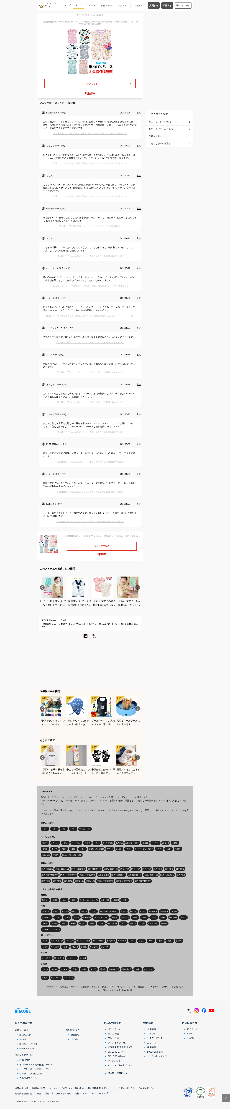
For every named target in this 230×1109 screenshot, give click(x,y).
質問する (153, 5)
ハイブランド (112, 923)
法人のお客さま (112, 1023)
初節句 (56, 855)
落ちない (124, 911)
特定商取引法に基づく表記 (28, 1093)
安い (123, 923)
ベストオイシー (118, 987)
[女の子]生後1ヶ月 (118, 875)
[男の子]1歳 (124, 869)
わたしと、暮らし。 (100, 987)
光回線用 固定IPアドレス (120, 1047)
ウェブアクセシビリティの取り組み (66, 1088)
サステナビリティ (156, 1038)
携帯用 (114, 917)
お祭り (87, 843)
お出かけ (45, 843)
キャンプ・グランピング (143, 849)
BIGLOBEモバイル (28, 1043)
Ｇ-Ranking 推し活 (124, 990)
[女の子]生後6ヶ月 (151, 875)
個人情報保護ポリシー (98, 1088)
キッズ (78, 5)
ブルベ (101, 923)
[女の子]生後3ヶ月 (135, 875)
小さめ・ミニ (46, 917)
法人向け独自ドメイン (119, 1073)
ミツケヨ (165, 987)
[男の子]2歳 (135, 869)
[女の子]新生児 (103, 875)
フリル (141, 941)
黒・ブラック (59, 958)
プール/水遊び (108, 843)
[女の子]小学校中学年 (124, 881)
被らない (133, 911)
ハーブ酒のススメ (105, 990)
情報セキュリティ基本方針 (58, 1093)
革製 (160, 941)
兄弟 (75, 969)
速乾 (73, 900)
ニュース (151, 1042)
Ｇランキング (51, 987)
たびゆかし (176, 987)
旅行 (65, 843)
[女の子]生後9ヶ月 (167, 875)
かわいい (179, 941)
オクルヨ (74, 987)
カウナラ (154, 987)
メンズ (67, 5)
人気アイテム (122, 6)
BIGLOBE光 (25, 1034)
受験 (175, 843)
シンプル (45, 947)
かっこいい (94, 947)
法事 (168, 849)
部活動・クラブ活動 (96, 849)
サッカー (119, 849)
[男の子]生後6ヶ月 (95, 869)
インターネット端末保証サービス (35, 1064)
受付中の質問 (106, 6)
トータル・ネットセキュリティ (34, 1069)
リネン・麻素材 (98, 941)
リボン (150, 941)
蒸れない (65, 911)
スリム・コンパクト (101, 917)
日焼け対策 (164, 911)
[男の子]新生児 (47, 869)
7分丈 (45, 923)
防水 (64, 900)
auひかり (23, 1039)
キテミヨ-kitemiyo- (49, 620)
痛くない (143, 911)
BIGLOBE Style (155, 1051)
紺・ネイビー (72, 958)
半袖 (154, 917)
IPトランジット (115, 1060)
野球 (128, 849)
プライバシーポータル (124, 1088)
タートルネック (57, 941)
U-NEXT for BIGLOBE (30, 1073)
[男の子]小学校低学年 (49, 875)
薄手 (144, 917)
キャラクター (148, 969)
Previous (42, 587)
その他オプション (28, 1078)
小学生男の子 (126, 969)
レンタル (82, 923)
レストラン (55, 843)
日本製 (54, 923)
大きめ (174, 911)
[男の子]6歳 (180, 869)
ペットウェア (56, 978)
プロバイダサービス (118, 1042)
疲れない (74, 911)
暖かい (84, 911)
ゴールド (83, 958)
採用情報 (151, 1047)
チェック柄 (122, 941)
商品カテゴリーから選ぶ (161, 129)
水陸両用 (115, 900)
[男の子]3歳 (146, 869)
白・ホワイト (46, 958)
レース (132, 941)
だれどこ (64, 987)
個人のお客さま (23, 1023)
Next (137, 587)
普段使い (84, 947)
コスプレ (45, 978)
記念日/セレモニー (132, 843)
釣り (159, 849)
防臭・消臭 (105, 900)
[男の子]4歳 (157, 869)
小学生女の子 (114, 969)
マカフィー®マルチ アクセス (121, 1067)
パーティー (155, 843)
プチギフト (64, 969)
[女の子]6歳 (90, 881)
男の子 (102, 969)
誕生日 (145, 843)
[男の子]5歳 (169, 869)
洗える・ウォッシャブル (88, 900)
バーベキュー (76, 843)
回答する (167, 5)
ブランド (151, 1033)
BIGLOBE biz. (115, 1029)
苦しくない (45, 911)
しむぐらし (76, 1039)
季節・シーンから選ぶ (160, 122)
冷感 (55, 900)
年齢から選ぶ (155, 136)
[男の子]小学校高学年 (87, 875)
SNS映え (164, 923)
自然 (65, 947)
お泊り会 (165, 843)
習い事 (54, 849)
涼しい (93, 911)
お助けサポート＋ (28, 1059)
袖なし (183, 917)
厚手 (135, 917)
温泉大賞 (75, 1034)
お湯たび (85, 987)
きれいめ (74, 947)
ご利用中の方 (189, 1023)
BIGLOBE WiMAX (28, 1048)
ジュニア (45, 969)
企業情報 (148, 1023)
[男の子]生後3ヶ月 (78, 869)
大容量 (76, 917)
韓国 (64, 923)
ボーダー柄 (111, 941)
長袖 (163, 917)
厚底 (92, 923)
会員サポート (193, 1038)
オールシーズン (85, 829)
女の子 (93, 969)
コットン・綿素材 (83, 941)
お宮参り (178, 849)
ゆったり (67, 917)
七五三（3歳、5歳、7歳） (72, 855)
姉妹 (84, 969)
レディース (89, 5)
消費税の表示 (38, 1088)
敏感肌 (73, 923)
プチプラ (132, 923)
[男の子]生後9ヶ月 (111, 869)
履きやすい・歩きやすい (108, 911)
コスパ (142, 923)
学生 (137, 969)
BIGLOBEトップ (100, 1093)
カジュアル (55, 947)
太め (57, 917)
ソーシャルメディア (157, 1056)
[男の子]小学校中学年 (68, 875)
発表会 (45, 849)
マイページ (184, 5)
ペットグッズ (69, 978)
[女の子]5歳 (79, 881)
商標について (81, 1093)
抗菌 (124, 900)
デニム (45, 941)
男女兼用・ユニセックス (50, 929)
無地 (169, 941)
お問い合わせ (21, 1088)
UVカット (45, 900)
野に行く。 (143, 987)
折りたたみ (124, 917)
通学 (64, 849)
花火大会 (119, 843)
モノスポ (131, 987)
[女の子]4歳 (68, 881)
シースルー (69, 941)
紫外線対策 (153, 911)
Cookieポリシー (147, 1088)
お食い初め (45, 855)
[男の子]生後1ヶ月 (62, 869)
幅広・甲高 (173, 917)
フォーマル (105, 947)
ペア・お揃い (153, 923)
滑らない (56, 911)
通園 (73, 849)
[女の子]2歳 (45, 881)
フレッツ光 (113, 1038)
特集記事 (138, 6)
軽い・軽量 (86, 917)
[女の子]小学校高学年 (143, 881)
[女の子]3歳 (57, 881)
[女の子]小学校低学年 (105, 881)
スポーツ (109, 849)
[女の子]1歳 (180, 875)
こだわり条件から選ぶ (160, 143)
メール (190, 1033)
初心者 (54, 969)
